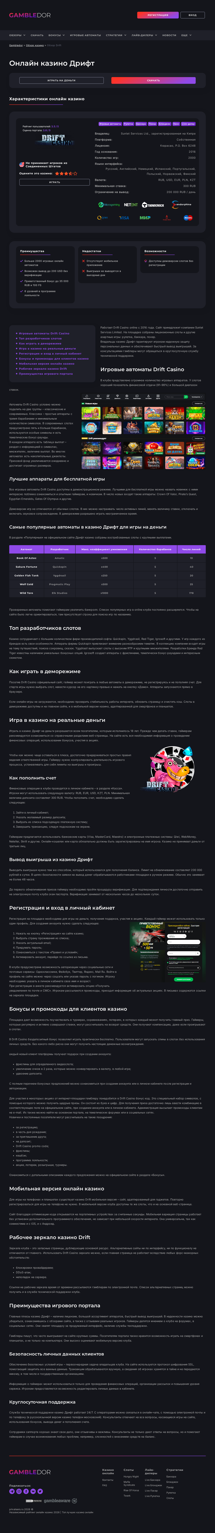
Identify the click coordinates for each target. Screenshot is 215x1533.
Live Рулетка (152, 1496)
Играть (54, 182)
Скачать (37, 35)
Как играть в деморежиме (40, 343)
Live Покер (151, 1490)
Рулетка (171, 1492)
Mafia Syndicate (129, 1483)
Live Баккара (152, 1479)
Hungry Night (131, 1476)
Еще (184, 35)
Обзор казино (35, 45)
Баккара (171, 1476)
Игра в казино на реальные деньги (47, 348)
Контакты (107, 1479)
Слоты (170, 1498)
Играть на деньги (62, 80)
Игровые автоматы (85, 35)
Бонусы (55, 35)
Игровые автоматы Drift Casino (44, 333)
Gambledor (16, 45)
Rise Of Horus (131, 1490)
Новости (169, 35)
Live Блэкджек (153, 1485)
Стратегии (114, 35)
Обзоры (15, 35)
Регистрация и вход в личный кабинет (50, 353)
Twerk (127, 1495)
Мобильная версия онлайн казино (46, 363)
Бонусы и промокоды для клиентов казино (54, 358)
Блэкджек (172, 1481)
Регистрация (158, 15)
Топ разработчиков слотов (40, 338)
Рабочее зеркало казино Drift (43, 368)
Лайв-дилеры (142, 35)
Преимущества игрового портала (46, 373)
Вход (193, 15)
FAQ (104, 1485)
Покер (170, 1487)
